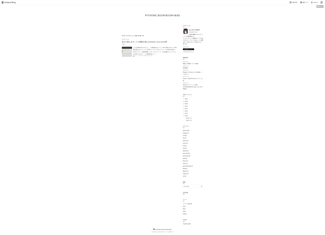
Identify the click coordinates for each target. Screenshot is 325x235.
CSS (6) (185, 135)
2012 (186, 111)
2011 (186, 113)
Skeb (184, 209)
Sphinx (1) (185, 171)
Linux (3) (185, 143)
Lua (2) (185, 145)
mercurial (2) (186, 153)
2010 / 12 (189, 118)
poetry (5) (185, 140)
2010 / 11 (189, 120)
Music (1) (185, 161)
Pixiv (184, 206)
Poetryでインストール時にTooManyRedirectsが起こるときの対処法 (193, 87)
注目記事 (185, 192)
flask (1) (185, 168)
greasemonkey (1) (188, 166)
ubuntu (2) (185, 150)
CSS (123, 44)
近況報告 (185, 68)
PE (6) (184, 138)
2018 (186, 103)
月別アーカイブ (187, 94)
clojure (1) (185, 173)
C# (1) (184, 176)
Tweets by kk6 (187, 224)
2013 (186, 108)
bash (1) (185, 158)
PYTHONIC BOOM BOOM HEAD (162, 15)
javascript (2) (186, 156)
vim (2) (185, 148)
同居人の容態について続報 (190, 63)
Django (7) (186, 133)
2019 (186, 101)
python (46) (186, 130)
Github (185, 214)
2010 (186, 116)
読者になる (320, 6)
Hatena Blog (161, 231)
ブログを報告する (169, 231)
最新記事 (185, 57)
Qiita (184, 211)
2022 (186, 99)
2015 (186, 106)
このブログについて (188, 51)
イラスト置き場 (187, 203)
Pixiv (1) (185, 163)
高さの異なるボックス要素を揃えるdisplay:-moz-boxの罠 (144, 42)
